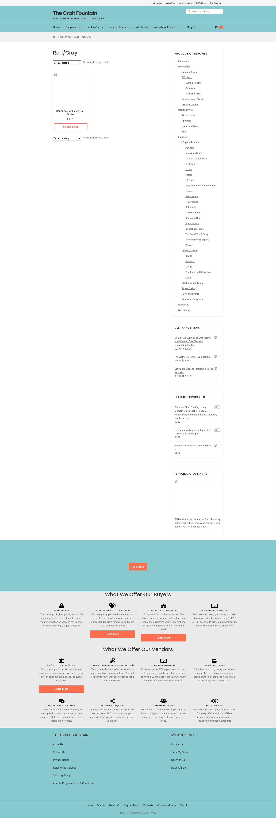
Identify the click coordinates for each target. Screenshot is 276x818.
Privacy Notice (61, 759)
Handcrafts (92, 27)
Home (56, 27)
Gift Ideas (187, 77)
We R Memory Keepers (197, 239)
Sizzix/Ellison (192, 212)
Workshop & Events (165, 27)
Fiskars (189, 191)
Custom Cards (189, 72)
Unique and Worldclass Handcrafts (163, 610)
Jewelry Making (190, 250)
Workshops (184, 310)
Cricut (188, 169)
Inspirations (157, 3)
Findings (190, 261)
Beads (188, 256)
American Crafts (194, 153)
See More (138, 566)
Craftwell (190, 164)
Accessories (188, 115)
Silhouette (190, 207)
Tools (188, 277)
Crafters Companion (196, 158)
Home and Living (190, 126)
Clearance (183, 61)
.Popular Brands (190, 142)
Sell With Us (201, 3)
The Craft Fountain (75, 13)
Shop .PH (192, 27)
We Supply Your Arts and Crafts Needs (112, 610)
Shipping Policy (61, 775)
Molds (188, 266)
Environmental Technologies (200, 185)
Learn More (112, 634)
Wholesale (142, 27)
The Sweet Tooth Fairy (196, 234)
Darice (188, 174)
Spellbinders (192, 223)
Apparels (186, 120)
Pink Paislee (191, 202)
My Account (215, 3)
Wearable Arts (192, 93)
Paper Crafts (188, 288)
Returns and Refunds (64, 767)
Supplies (71, 27)
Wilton (188, 245)
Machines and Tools (192, 283)
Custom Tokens (193, 83)
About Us (170, 3)
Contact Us (59, 752)
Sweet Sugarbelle (194, 229)
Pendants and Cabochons (198, 272)
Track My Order (179, 752)
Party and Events (190, 294)
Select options (70, 127)
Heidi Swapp (191, 196)
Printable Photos (190, 104)
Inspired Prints (117, 27)
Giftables (190, 88)
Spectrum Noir (193, 218)
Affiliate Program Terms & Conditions (73, 783)
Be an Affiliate (185, 3)
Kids (184, 131)
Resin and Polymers (192, 299)
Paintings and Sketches (194, 99)
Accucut (189, 147)
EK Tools (190, 180)
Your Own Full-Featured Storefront (61, 665)
